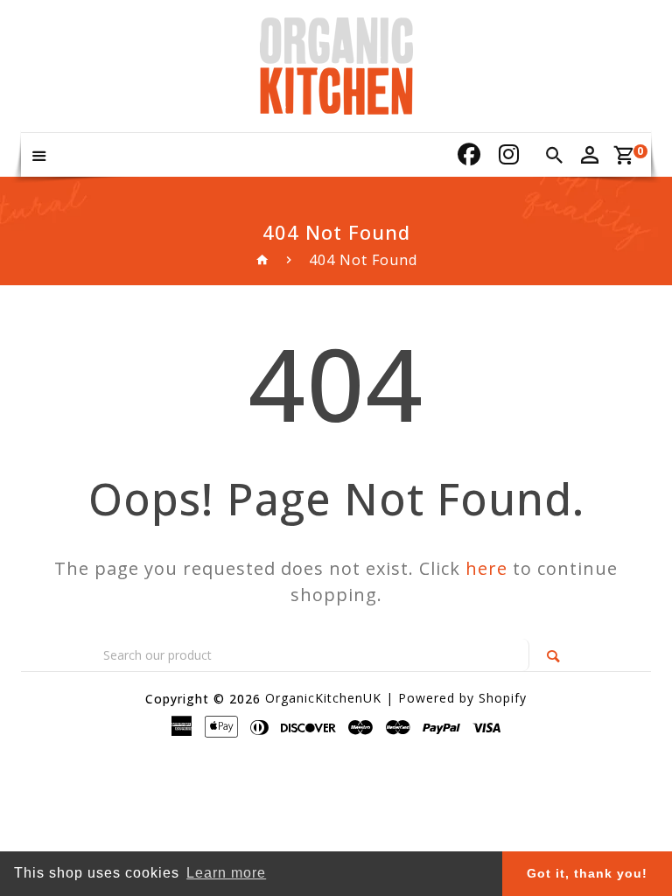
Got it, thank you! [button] (587, 873)
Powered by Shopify (462, 698)
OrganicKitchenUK (323, 698)
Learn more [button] (226, 872)
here (487, 568)
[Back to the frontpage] (263, 260)
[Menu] (39, 156)
